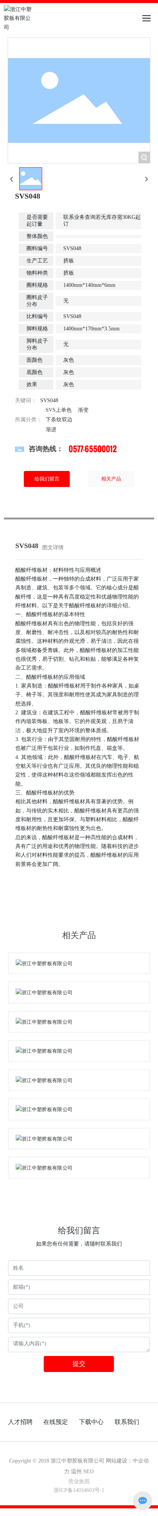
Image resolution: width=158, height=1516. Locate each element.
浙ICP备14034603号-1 (79, 1490)
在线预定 (55, 1422)
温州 (76, 1471)
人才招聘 (20, 1422)
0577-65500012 (93, 449)
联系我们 (127, 1422)
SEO (88, 1471)
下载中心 (91, 1422)
